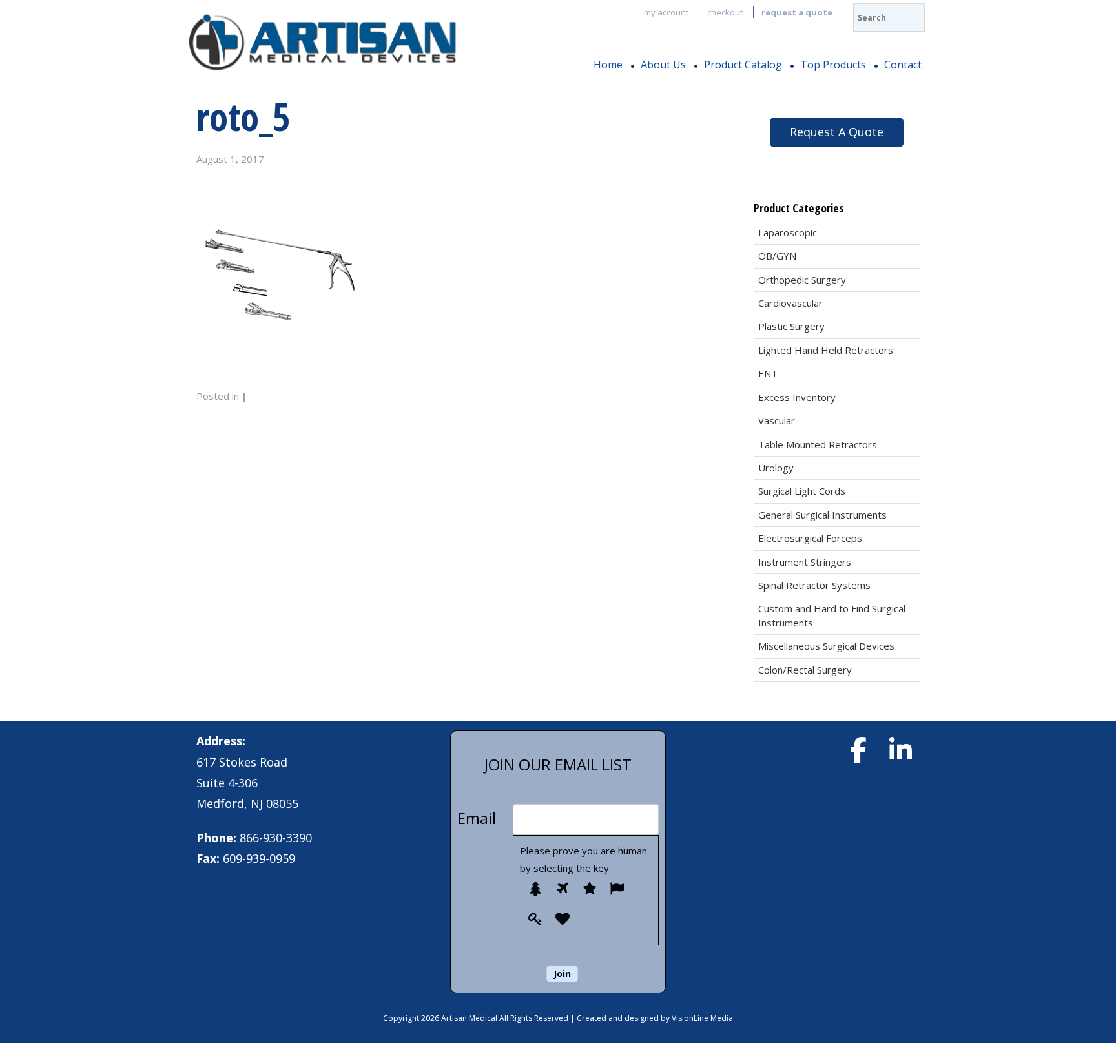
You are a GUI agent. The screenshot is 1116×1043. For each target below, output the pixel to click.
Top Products (833, 64)
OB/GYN (777, 255)
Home (608, 64)
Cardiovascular (790, 302)
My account (666, 12)
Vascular (776, 420)
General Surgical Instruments (822, 514)
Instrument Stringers (804, 561)
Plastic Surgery (791, 326)
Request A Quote (837, 131)
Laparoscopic (787, 232)
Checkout (725, 12)
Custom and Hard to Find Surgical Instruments (831, 615)
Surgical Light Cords (801, 490)
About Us (663, 64)
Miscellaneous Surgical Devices (826, 645)
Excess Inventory (797, 397)
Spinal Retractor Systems (814, 585)
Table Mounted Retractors (817, 444)
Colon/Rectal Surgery (805, 669)
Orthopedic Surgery (802, 279)
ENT (768, 373)
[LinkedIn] (900, 749)
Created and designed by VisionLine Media (655, 1018)
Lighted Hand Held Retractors (825, 350)
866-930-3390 (276, 837)
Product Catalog (743, 64)
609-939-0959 (259, 858)
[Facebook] (858, 749)
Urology (776, 467)
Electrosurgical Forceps (810, 538)
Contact (903, 64)
